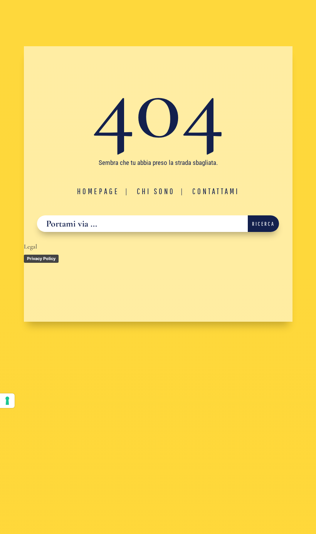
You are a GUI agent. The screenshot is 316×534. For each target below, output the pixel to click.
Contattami (215, 191)
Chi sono (156, 191)
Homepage (98, 191)
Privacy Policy (41, 258)
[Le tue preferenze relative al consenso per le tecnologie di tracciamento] (7, 400)
